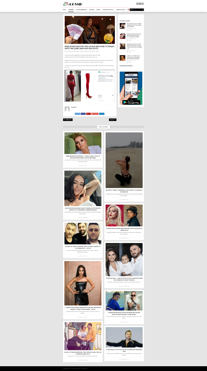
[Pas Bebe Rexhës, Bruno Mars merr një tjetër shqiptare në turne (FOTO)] (124, 215)
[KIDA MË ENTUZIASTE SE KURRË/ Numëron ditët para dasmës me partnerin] (122, 26)
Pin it (89, 113)
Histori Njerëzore (81, 9)
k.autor (87, 51)
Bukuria (91, 9)
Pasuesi (112, 119)
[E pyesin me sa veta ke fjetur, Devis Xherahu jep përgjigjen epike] (124, 337)
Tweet (78, 113)
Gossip (77, 51)
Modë (98, 9)
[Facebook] (140, 4)
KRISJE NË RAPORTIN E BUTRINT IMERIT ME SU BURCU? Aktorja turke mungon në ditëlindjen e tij (134, 46)
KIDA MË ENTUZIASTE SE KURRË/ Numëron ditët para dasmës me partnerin (134, 25)
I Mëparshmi (68, 119)
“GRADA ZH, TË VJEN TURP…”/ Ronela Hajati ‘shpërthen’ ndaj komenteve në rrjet (133, 57)
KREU (64, 9)
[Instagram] (142, 4)
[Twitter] (137, 4)
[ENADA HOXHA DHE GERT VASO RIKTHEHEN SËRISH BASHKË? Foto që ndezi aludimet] (122, 36)
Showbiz (71, 9)
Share (83, 113)
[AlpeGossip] (72, 3)
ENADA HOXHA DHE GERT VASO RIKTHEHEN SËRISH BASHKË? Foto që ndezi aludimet (134, 35)
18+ (128, 9)
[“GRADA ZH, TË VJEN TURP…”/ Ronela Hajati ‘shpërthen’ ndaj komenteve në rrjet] (122, 58)
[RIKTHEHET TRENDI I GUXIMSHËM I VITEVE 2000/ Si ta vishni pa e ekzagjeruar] (124, 160)
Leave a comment (95, 51)
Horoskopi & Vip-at (108, 9)
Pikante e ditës (120, 9)
